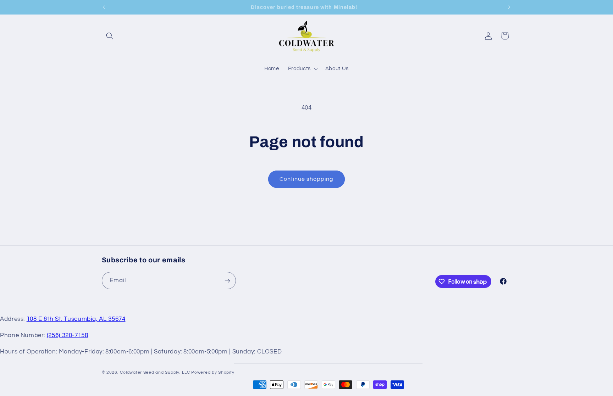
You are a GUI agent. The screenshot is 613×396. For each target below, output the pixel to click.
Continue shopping (307, 179)
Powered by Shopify (212, 372)
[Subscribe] (227, 280)
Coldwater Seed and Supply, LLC (155, 372)
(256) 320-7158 (67, 335)
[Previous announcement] (104, 7)
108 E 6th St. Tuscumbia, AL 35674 (76, 319)
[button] (110, 36)
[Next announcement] (509, 7)
